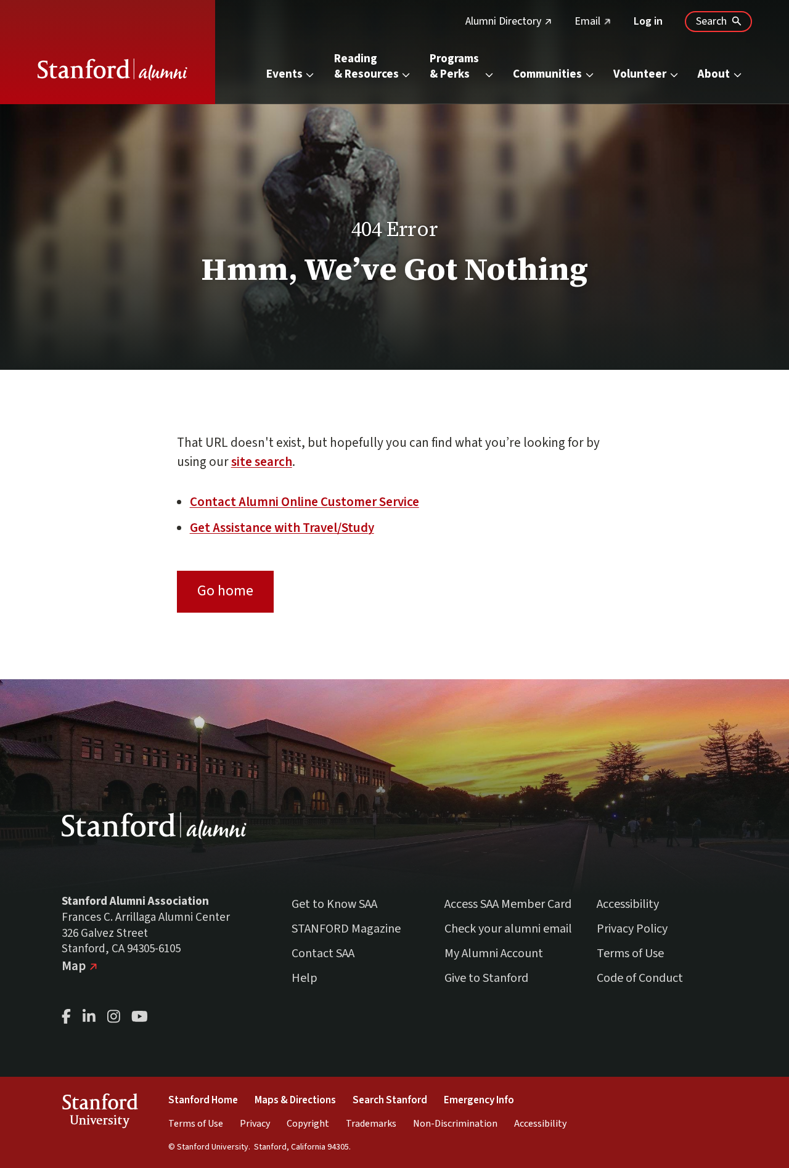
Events (284, 74)
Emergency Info (479, 1100)
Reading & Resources (366, 67)
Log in (648, 21)
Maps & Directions (295, 1100)
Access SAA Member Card (507, 904)
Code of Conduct (640, 978)
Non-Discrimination (455, 1123)
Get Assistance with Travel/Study (282, 527)
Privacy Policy (632, 928)
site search (261, 461)
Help (304, 978)
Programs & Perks (455, 67)
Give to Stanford (486, 978)
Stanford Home (203, 1100)
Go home (225, 591)
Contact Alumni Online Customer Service (304, 501)
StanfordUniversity (99, 1113)
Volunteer (639, 74)
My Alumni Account (493, 953)
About (714, 74)
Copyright (308, 1123)
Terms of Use (630, 953)
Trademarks (371, 1123)
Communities (547, 74)
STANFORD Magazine (346, 928)
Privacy (255, 1123)
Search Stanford (390, 1100)
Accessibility (628, 904)
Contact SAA (323, 953)
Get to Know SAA (334, 904)
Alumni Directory (508, 21)
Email (592, 21)
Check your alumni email (508, 928)
